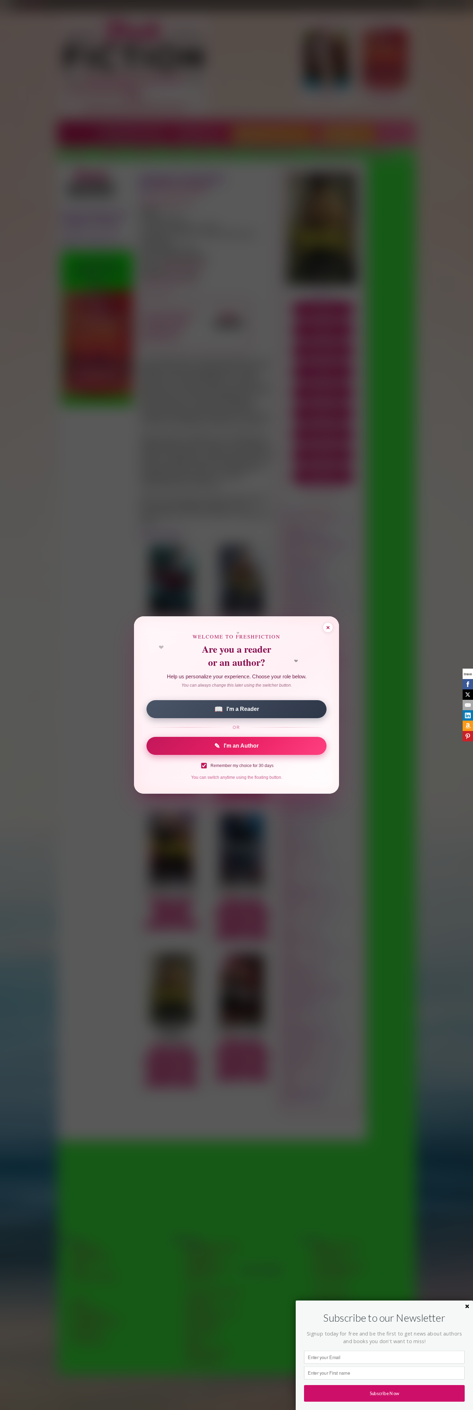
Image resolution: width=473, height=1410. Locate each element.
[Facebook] (468, 684)
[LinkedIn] (468, 715)
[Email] (468, 705)
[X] (468, 694)
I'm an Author (236, 746)
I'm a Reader (236, 709)
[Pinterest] (468, 736)
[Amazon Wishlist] (468, 726)
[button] (384, 1318)
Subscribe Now (384, 1393)
